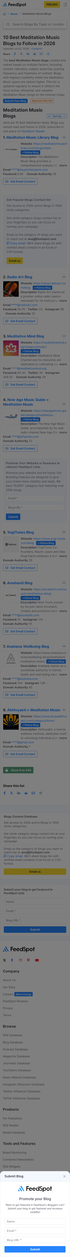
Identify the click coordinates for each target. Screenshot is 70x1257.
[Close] (64, 1176)
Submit (35, 1249)
